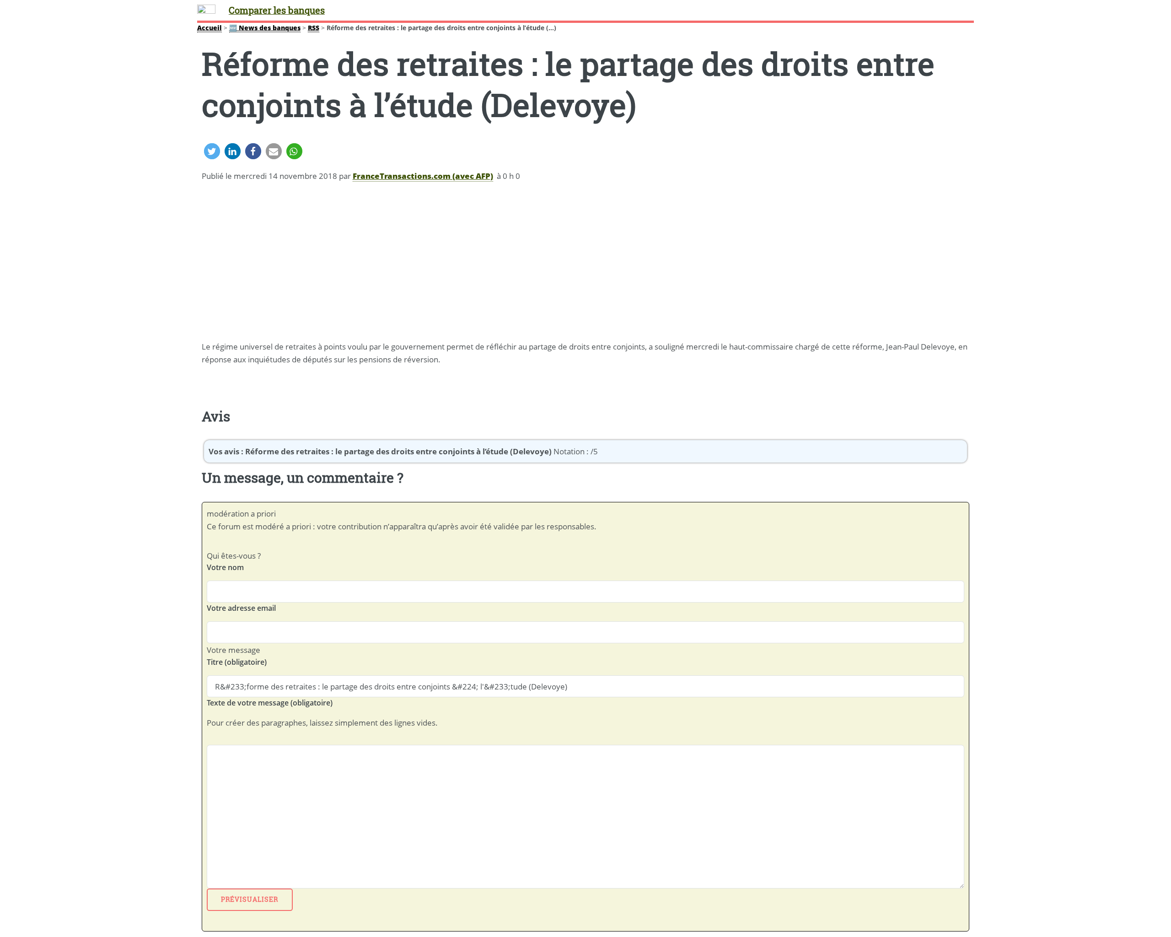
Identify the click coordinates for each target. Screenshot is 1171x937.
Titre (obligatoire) (237, 662)
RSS (313, 27)
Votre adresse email (241, 608)
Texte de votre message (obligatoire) (270, 703)
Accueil (209, 27)
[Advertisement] (585, 262)
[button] (212, 151)
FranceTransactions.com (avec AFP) (423, 175)
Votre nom (225, 567)
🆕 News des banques (265, 27)
